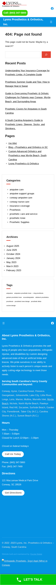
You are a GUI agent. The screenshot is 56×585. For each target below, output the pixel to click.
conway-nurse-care (19, 201)
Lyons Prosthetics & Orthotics (23, 163)
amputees (9, 293)
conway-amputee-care (21, 197)
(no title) (12, 143)
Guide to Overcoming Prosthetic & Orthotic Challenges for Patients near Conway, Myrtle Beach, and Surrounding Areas (27, 97)
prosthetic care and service (23, 214)
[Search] (46, 54)
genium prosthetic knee (14, 297)
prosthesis (9, 301)
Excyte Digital (36, 554)
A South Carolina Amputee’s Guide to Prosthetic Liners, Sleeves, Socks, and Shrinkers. (25, 124)
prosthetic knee (17, 218)
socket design (11, 305)
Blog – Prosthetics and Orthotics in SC (28, 147)
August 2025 (12, 246)
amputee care (17, 189)
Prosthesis (15, 210)
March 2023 (12, 266)
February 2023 (13, 270)
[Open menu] (51, 22)
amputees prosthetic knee (22, 293)
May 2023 (11, 262)
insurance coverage (20, 206)
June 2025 (11, 250)
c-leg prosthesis (38, 293)
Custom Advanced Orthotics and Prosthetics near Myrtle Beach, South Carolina (27, 155)
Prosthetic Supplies (19, 222)
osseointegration (28, 297)
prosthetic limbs (36, 301)
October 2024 (13, 254)
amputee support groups (22, 193)
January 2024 (13, 258)
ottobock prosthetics (42, 297)
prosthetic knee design (22, 301)
